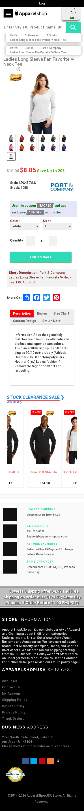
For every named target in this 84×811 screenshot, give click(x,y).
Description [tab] (22, 313)
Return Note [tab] (51, 321)
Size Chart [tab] (61, 313)
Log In (43, 3)
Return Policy (13, 706)
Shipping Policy (14, 700)
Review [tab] (42, 313)
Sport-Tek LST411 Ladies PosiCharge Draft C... (58, 472)
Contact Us (11, 687)
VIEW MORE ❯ (14, 402)
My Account (12, 693)
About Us (9, 681)
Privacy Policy (14, 712)
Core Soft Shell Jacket (25, 472)
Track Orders (13, 718)
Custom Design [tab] (24, 321)
